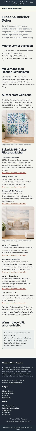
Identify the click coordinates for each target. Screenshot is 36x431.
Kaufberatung (6, 397)
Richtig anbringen (7, 393)
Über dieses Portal (8, 406)
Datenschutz (6, 414)
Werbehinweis (6, 410)
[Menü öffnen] (32, 8)
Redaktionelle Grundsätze (10, 408)
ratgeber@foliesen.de (15, 382)
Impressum (6, 412)
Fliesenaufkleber (7, 391)
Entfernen (5, 395)
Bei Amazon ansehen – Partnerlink (14, 173)
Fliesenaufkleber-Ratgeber (12, 8)
